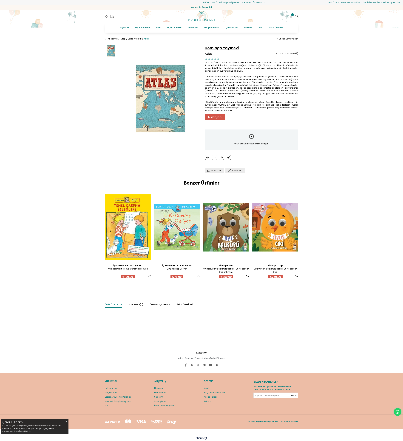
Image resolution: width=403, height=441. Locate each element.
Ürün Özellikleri (113, 304)
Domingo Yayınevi (194, 358)
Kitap (158, 27)
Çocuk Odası (232, 27)
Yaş (260, 27)
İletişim (207, 401)
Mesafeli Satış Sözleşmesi (118, 401)
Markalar (248, 27)
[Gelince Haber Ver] (228, 157)
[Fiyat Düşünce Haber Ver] (221, 157)
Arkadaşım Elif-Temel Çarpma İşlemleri (128, 268)
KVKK (107, 405)
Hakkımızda (111, 388)
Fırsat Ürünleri (276, 27)
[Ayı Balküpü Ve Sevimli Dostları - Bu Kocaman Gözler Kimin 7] (226, 227)
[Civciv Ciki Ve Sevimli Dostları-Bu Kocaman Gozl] (275, 227)
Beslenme (193, 27)
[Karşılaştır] (214, 157)
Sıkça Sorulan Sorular (215, 392)
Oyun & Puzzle (142, 27)
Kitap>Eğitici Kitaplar (214, 358)
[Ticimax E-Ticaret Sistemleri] (201, 438)
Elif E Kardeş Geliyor (177, 268)
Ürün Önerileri (184, 304)
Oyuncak (124, 27)
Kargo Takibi (210, 396)
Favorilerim (160, 392)
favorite (106, 16)
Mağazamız (111, 392)
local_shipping (112, 16)
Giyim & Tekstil (174, 27)
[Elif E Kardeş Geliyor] (177, 227)
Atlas (181, 358)
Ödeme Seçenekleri (160, 304)
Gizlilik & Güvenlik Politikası (118, 396)
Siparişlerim (160, 401)
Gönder (293, 395)
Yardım (207, 388)
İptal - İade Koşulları (164, 405)
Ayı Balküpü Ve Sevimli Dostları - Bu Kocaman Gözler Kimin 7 (226, 270)
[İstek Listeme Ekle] (207, 157)
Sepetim (158, 396)
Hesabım (159, 388)
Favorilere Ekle (149, 276)
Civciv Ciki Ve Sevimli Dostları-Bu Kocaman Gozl (275, 270)
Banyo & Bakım (211, 27)
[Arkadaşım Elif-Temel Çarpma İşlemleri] (128, 227)
